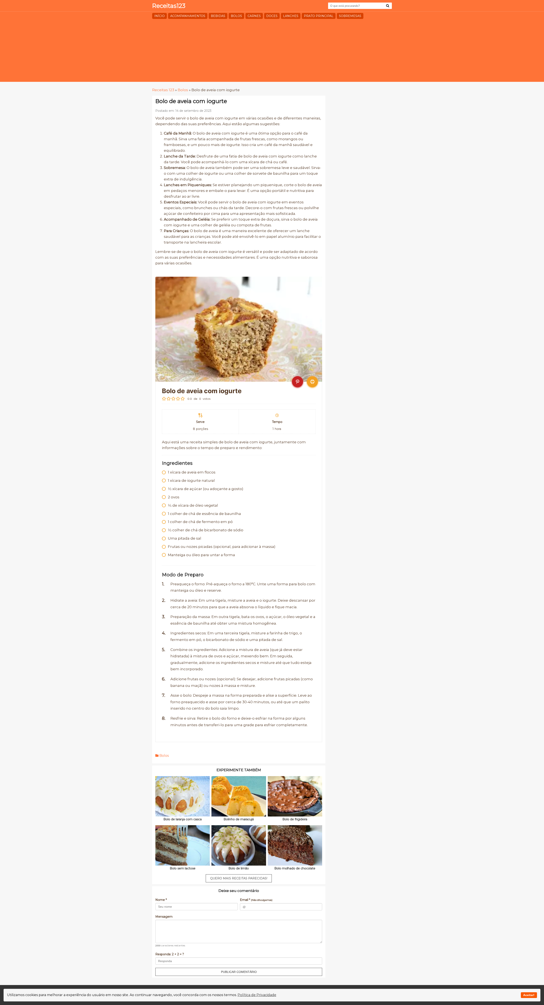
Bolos (236, 16)
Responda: (169, 954)
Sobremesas (350, 16)
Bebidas (218, 16)
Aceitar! (528, 995)
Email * (256, 900)
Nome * (161, 900)
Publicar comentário (239, 972)
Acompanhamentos (187, 16)
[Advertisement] (272, 52)
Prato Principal (318, 16)
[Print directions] (312, 381)
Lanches (290, 16)
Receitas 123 (163, 90)
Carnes (254, 16)
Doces (272, 16)
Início (159, 16)
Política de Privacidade (257, 995)
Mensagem (164, 917)
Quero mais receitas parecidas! (238, 878)
